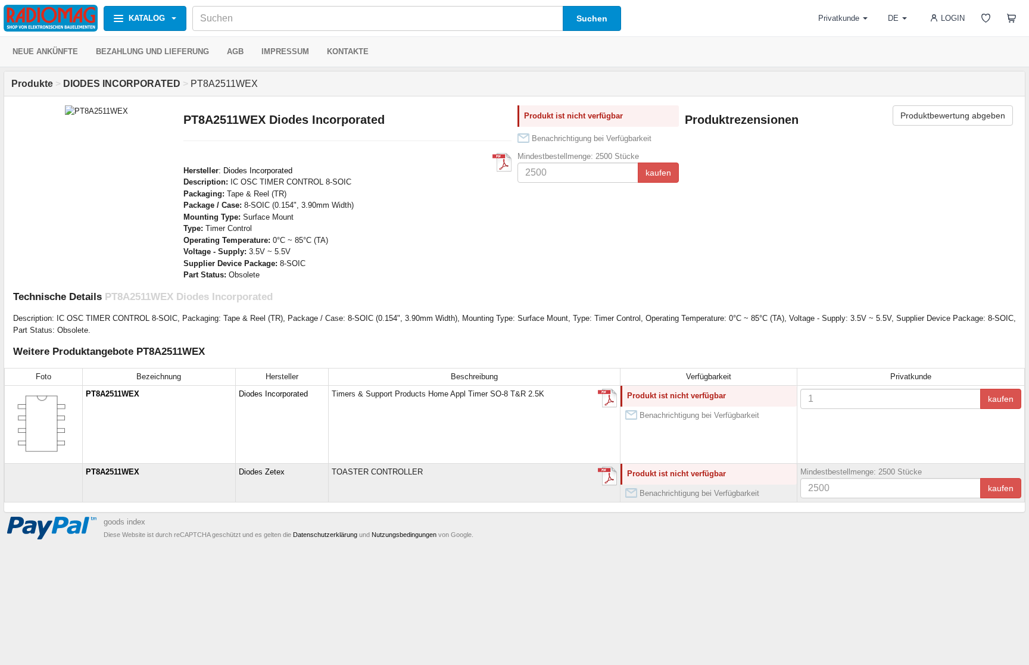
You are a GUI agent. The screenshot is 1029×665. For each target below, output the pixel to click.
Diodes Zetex (262, 471)
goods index (124, 521)
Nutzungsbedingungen (404, 534)
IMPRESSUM (285, 51)
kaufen (658, 172)
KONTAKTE (348, 51)
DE (893, 18)
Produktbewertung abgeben (952, 115)
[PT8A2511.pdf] (502, 162)
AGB (235, 51)
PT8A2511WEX (112, 393)
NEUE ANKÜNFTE (45, 51)
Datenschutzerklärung (325, 534)
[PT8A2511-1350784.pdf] (607, 398)
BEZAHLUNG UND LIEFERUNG (152, 51)
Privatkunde (838, 18)
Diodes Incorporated (257, 170)
